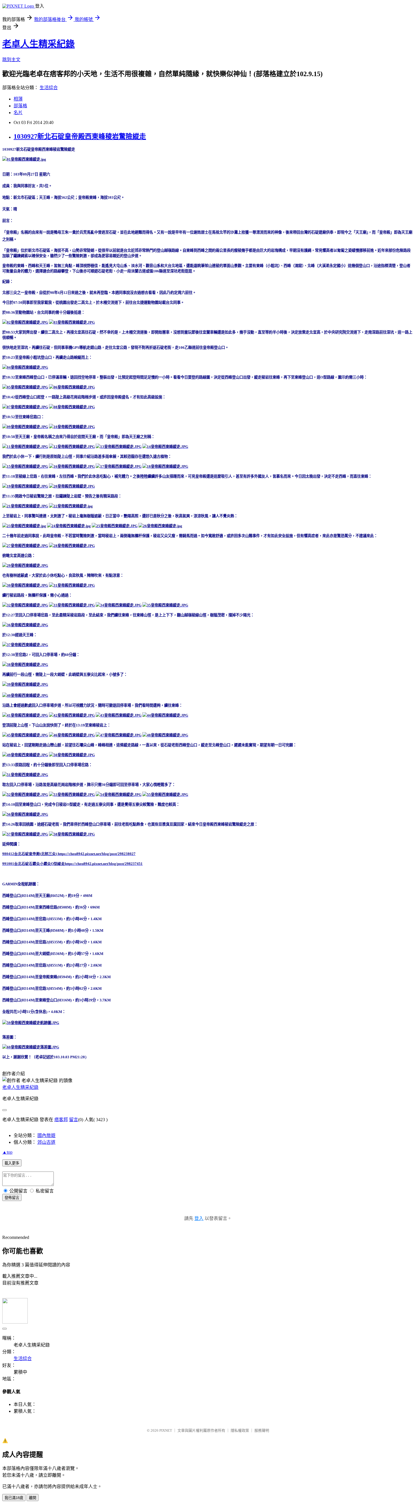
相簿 (18, 99)
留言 (73, 1119)
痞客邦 (61, 1119)
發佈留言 (12, 1198)
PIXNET (165, 1430)
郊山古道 (46, 1142)
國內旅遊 (46, 1135)
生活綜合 (49, 87)
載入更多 (12, 1163)
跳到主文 (11, 59)
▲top (7, 1152)
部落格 (20, 105)
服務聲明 (261, 1430)
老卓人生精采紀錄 (38, 44)
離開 (32, 1498)
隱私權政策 (240, 1430)
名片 (18, 112)
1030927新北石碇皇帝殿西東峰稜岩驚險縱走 (80, 136)
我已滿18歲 (14, 1498)
